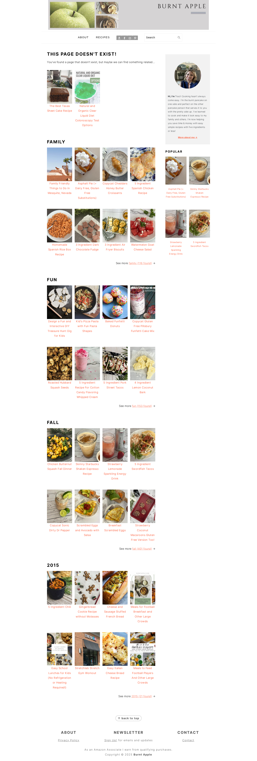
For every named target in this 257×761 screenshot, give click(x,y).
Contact (188, 740)
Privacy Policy (68, 740)
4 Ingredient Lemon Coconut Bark (142, 387)
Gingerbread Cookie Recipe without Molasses (87, 611)
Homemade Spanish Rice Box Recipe (59, 249)
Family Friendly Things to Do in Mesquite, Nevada (60, 188)
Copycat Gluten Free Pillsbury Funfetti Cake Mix (143, 326)
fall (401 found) (142, 548)
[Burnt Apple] (128, 28)
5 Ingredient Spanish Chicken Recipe (143, 188)
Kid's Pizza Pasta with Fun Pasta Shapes (87, 326)
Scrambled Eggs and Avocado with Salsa (87, 530)
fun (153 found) (142, 405)
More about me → (188, 137)
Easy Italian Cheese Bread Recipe (115, 673)
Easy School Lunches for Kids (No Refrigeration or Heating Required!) (59, 678)
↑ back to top (128, 718)
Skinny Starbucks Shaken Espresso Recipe (87, 469)
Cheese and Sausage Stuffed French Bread (115, 611)
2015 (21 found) (141, 696)
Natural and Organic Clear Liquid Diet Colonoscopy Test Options (87, 115)
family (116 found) (140, 263)
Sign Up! (110, 740)
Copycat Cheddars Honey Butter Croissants (115, 188)
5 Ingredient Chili (59, 606)
